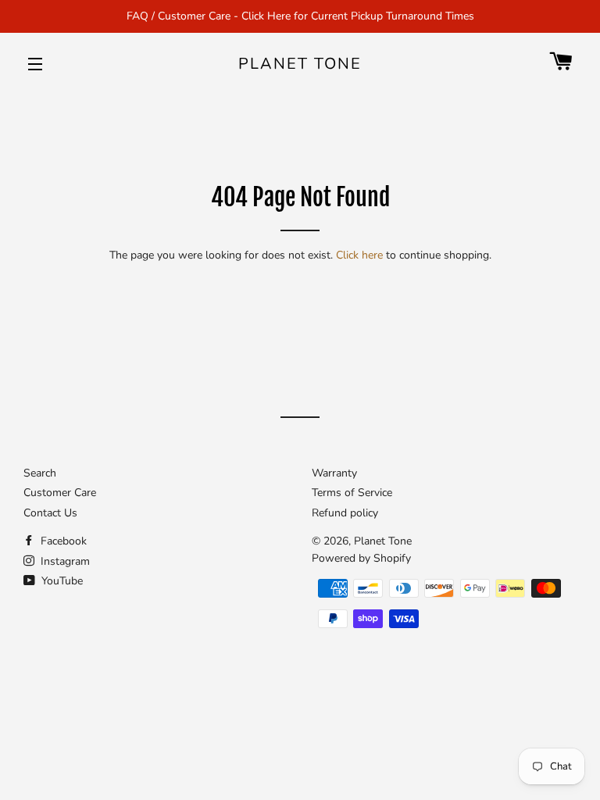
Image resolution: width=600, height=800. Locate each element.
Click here (359, 255)
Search (39, 473)
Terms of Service (352, 492)
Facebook (62, 541)
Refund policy (345, 512)
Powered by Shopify (361, 558)
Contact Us (50, 512)
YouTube (60, 580)
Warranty (334, 473)
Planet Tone (300, 63)
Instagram (64, 561)
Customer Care (59, 492)
